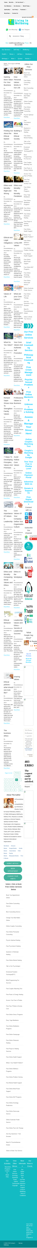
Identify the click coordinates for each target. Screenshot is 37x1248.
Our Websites (7, 6)
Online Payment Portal (28, 475)
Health (4, 54)
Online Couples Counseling (14, 926)
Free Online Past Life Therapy (14, 1128)
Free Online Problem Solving (14, 1077)
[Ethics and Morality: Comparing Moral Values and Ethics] (8, 568)
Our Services (17, 6)
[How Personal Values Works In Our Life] (18, 73)
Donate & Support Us (28, 490)
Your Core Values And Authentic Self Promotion (18, 347)
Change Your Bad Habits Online (27, 95)
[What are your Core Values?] (18, 290)
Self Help (16, 49)
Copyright (15, 1185)
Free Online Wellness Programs (27, 242)
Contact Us (15, 13)
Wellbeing (26, 49)
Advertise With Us (28, 483)
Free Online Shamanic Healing (27, 216)
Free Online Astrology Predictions (27, 275)
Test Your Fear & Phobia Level (28, 465)
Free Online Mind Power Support (27, 261)
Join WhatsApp (13, 29)
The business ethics (7, 733)
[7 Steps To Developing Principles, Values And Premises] (8, 453)
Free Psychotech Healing (13, 946)
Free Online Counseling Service (27, 82)
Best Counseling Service (13, 912)
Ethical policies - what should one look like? (8, 687)
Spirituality (7, 9)
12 (6, 786)
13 (10, 786)
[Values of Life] (8, 290)
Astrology (15, 1175)
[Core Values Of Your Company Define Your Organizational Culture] (18, 507)
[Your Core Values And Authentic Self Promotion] (18, 338)
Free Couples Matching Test (14, 988)
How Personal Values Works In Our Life (17, 82)
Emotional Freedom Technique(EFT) (28, 149)
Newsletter (8, 1167)
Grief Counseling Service (28, 346)
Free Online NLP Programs (14, 1097)
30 (6, 790)
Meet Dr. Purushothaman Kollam (28, 311)
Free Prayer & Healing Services (28, 223)
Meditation (28, 54)
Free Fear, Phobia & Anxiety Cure (27, 181)
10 (13, 783)
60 (14, 790)
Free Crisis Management (29, 371)
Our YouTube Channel (22, 1179)
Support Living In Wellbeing (22, 1189)
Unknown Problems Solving (28, 408)
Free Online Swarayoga (12, 1034)
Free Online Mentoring (28, 396)
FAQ (7, 1177)
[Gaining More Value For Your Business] (8, 73)
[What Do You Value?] (8, 338)
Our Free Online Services (28, 335)
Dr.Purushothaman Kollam (28, 749)
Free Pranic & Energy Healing (14, 994)
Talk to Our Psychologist (13, 966)
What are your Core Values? (18, 296)
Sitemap (20, 1243)
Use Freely (15, 9)
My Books (6, 846)
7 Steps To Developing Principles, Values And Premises (8, 462)
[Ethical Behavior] (8, 616)
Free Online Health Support (14, 1057)
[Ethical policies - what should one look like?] (8, 678)
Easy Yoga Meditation (12, 1020)
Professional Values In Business (19, 400)
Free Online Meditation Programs (27, 202)
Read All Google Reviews (28, 660)
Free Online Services (14, 1171)
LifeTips (19, 54)
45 (10, 790)
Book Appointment (13, 870)
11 (17, 783)
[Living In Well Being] (18, 24)
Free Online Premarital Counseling (27, 109)
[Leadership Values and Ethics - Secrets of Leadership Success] (18, 616)
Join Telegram (26, 29)
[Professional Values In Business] (18, 394)
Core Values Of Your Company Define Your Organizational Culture (19, 519)
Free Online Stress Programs (14, 1014)
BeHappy (5, 58)
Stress (11, 54)
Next (20, 790)
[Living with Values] (18, 239)
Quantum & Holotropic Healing (27, 130)
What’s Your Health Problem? (14, 1063)
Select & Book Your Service (14, 1150)
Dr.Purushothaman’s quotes (28, 733)
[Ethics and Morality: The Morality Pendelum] (18, 182)
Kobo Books (12, 851)
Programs (7, 1169)
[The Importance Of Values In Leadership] (8, 507)
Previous (17, 773)
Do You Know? (19, 2)
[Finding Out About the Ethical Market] (8, 127)
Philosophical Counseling (28, 359)
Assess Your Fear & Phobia (14, 1000)
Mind (12, 58)
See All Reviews (28, 655)
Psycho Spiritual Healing (13, 940)
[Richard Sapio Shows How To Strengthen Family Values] (8, 394)
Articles (27, 58)
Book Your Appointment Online (27, 75)
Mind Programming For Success (27, 157)
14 (14, 786)
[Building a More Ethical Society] (18, 127)
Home (5, 2)
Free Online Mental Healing (14, 960)
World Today (26, 6)
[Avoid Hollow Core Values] (18, 453)
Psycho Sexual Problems (28, 383)
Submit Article (12, 863)
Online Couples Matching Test (28, 442)
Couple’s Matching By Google (28, 453)
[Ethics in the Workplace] (18, 568)
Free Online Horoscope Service (27, 282)
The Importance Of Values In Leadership (8, 516)
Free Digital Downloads (28, 500)
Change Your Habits (13, 877)
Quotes (20, 58)
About (7, 1175)
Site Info (11, 2)
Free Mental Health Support (14, 1083)
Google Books (13, 848)
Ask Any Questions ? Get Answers (28, 303)
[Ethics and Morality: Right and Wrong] (8, 182)
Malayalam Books (14, 856)
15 (19, 786)
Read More (7, 117)
